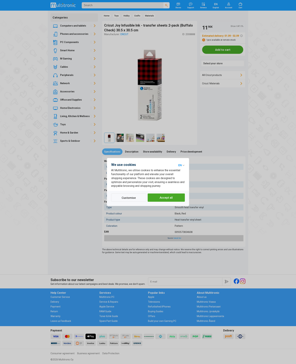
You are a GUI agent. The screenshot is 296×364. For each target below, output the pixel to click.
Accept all (166, 197)
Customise (129, 197)
